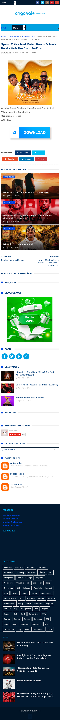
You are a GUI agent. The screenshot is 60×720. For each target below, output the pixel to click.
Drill (18, 588)
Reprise (7, 614)
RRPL (44, 614)
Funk (6, 593)
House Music (27, 37)
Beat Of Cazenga (24, 578)
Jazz (21, 598)
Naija (29, 603)
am (50, 572)
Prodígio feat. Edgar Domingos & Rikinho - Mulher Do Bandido (34, 657)
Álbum (42, 572)
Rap (36, 609)
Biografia (39, 578)
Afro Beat (31, 567)
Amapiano (8, 578)
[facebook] (37, 2)
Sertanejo (38, 619)
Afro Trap (32, 572)
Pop (16, 609)
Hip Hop (34, 593)
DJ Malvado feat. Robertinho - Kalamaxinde (25, 192)
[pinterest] (52, 2)
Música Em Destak (12, 522)
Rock (23, 614)
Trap (19, 629)
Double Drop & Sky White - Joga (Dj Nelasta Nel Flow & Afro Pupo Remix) (27, 217)
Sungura (24, 624)
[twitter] (42, 2)
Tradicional (9, 629)
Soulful (14, 624)
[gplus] (57, 2)
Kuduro (41, 598)
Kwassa (51, 598)
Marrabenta (9, 603)
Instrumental (10, 598)
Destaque (8, 588)
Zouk (50, 629)
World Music (39, 629)
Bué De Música (10, 518)
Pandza (7, 609)
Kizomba (31, 598)
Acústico (19, 567)
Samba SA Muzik (11, 525)
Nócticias (38, 603)
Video (27, 629)
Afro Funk (42, 567)
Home (3, 28)
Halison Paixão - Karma (29, 680)
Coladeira (8, 583)
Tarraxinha (36, 624)
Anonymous (16, 484)
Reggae (45, 609)
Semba (27, 619)
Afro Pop (20, 572)
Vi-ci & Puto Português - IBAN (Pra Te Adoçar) (37, 384)
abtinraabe (16, 463)
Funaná (48, 588)
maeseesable (17, 474)
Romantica (33, 614)
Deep (48, 583)
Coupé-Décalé (22, 583)
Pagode (49, 603)
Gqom (24, 593)
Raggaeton (26, 609)
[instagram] (47, 2)
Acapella (8, 567)
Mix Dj (20, 603)
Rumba (7, 619)
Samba (17, 619)
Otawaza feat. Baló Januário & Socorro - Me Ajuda (33, 669)
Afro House (14, 37)
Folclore (26, 588)
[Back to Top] (30, 716)
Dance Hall (37, 583)
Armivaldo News (11, 515)
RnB (15, 614)
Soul (6, 624)
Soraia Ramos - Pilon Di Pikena (30, 397)
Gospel (15, 593)
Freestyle (38, 588)
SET (47, 619)
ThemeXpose (35, 711)
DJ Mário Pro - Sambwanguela (18, 244)
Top (46, 624)
